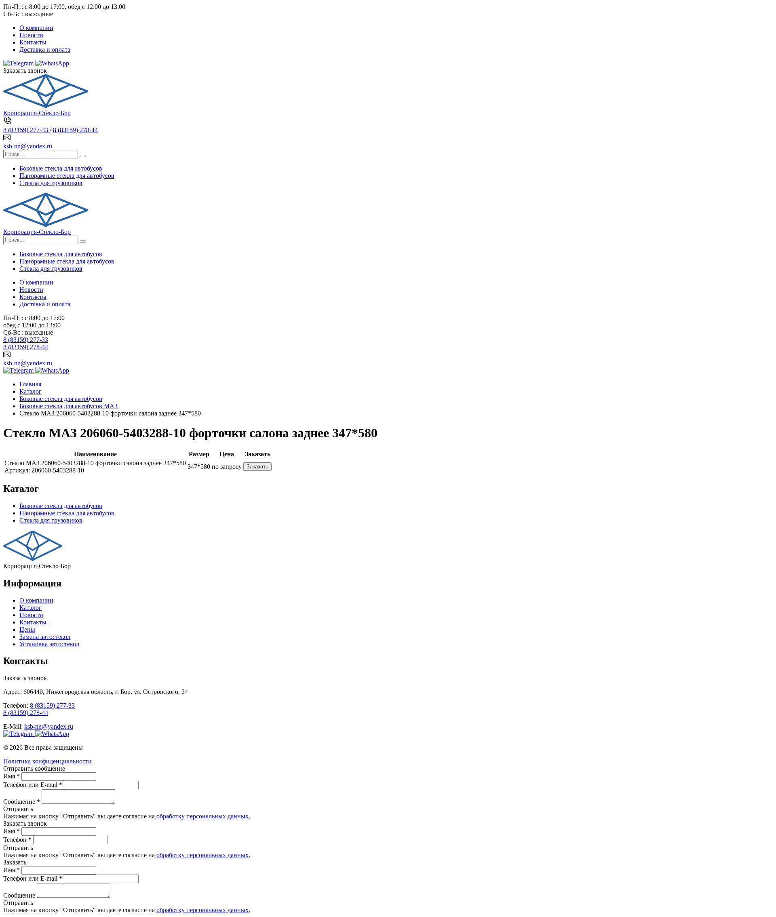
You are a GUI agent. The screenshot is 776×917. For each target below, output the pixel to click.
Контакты (32, 42)
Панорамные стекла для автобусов (66, 175)
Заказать (257, 467)
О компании (36, 27)
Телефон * (17, 839)
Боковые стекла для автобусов (60, 168)
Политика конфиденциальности (47, 761)
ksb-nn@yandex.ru (27, 146)
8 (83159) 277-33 (26, 129)
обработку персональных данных (202, 816)
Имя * (11, 776)
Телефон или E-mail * (32, 784)
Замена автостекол (44, 636)
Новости (31, 35)
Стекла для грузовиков (50, 182)
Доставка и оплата (44, 49)
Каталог (30, 607)
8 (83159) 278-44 (75, 129)
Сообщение (19, 895)
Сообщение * (21, 801)
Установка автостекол (49, 644)
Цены (27, 629)
